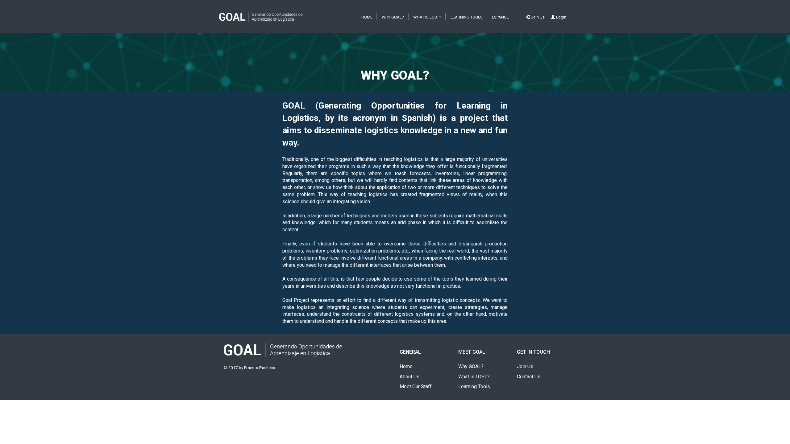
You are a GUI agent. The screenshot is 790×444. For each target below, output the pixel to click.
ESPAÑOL (500, 17)
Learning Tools (467, 17)
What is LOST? (427, 17)
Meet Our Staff (416, 386)
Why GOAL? (393, 17)
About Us (409, 377)
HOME (366, 17)
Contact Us (528, 377)
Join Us (525, 366)
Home (406, 366)
